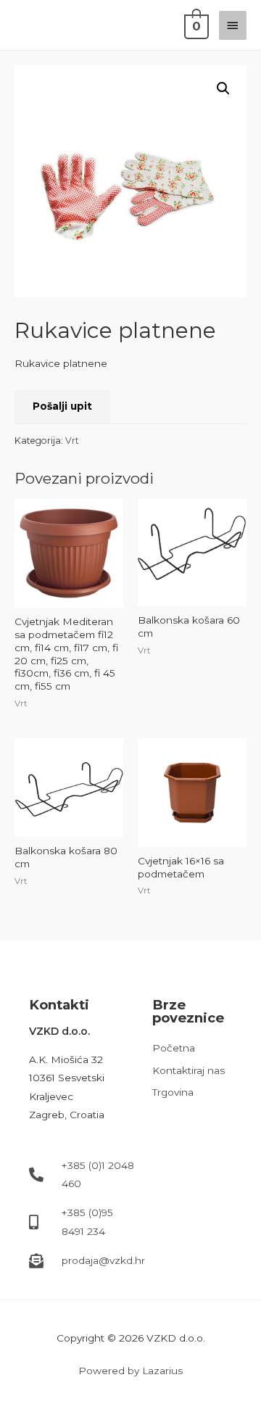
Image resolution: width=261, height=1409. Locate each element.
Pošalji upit (62, 406)
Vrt (72, 440)
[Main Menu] (232, 25)
